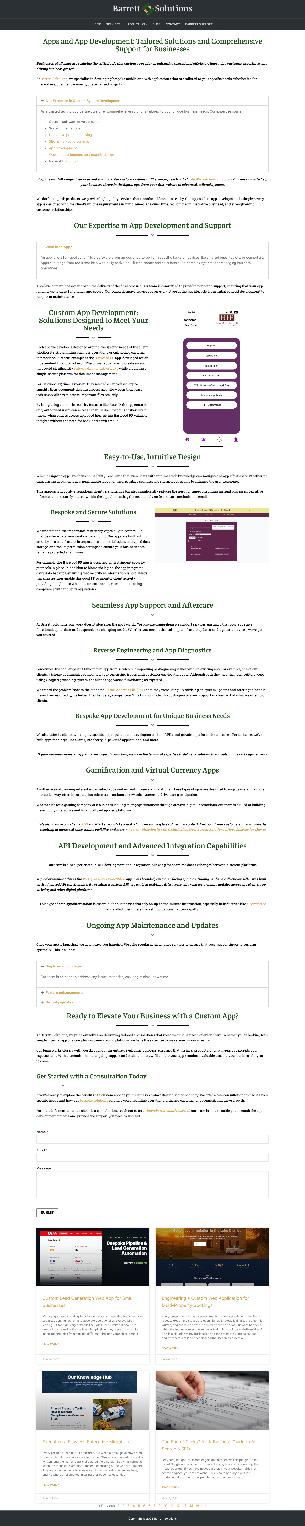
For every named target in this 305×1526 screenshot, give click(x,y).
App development (63, 148)
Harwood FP (104, 358)
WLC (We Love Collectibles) (103, 879)
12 (178, 1506)
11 (171, 1506)
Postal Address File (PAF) (125, 689)
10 (165, 1506)
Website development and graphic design (81, 154)
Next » (201, 1506)
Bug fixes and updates (64, 966)
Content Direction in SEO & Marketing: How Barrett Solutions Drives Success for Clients (196, 829)
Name (42, 1132)
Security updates (59, 1002)
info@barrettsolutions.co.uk (210, 179)
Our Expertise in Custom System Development (84, 101)
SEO (84, 824)
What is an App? (59, 247)
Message (43, 1168)
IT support (70, 161)
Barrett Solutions (54, 78)
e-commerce (256, 904)
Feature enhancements (64, 992)
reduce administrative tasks (96, 368)
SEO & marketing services (69, 141)
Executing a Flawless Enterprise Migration (86, 1441)
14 (191, 1506)
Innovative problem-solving (70, 135)
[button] (152, 100)
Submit (47, 1212)
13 (185, 1506)
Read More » (51, 1343)
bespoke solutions (94, 1100)
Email (42, 1150)
